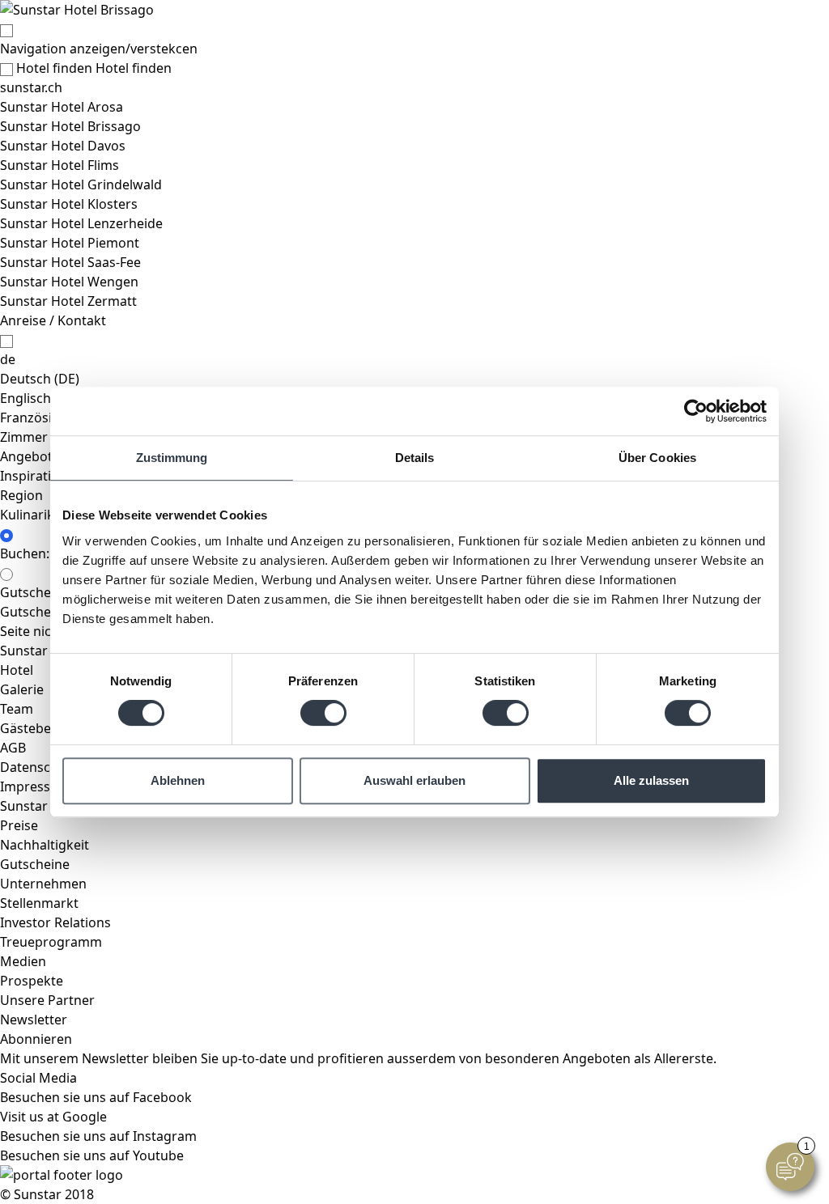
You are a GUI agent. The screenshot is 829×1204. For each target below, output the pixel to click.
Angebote (30, 456)
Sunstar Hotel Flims (59, 165)
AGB (13, 748)
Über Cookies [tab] (657, 457)
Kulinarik (27, 515)
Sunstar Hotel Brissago (70, 126)
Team (16, 709)
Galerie (22, 689)
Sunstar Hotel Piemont (69, 243)
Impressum (35, 786)
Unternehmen (43, 883)
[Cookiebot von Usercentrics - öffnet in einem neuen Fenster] (696, 411)
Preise (19, 825)
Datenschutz (39, 767)
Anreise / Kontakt (53, 320)
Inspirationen (41, 476)
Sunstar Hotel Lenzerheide (81, 223)
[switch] (323, 713)
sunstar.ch (31, 87)
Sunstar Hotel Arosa (61, 107)
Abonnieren (36, 1039)
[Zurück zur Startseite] (414, 9)
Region (21, 495)
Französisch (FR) (49, 417)
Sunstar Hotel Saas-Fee (70, 262)
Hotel (16, 670)
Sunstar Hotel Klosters (69, 204)
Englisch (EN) (39, 398)
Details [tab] (415, 457)
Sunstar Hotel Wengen (69, 281)
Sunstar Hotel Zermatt (68, 301)
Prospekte (31, 981)
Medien (23, 961)
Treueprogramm (51, 942)
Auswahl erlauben (414, 780)
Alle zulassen (651, 780)
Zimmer (24, 437)
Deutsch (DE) (39, 379)
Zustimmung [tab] (172, 457)
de (7, 359)
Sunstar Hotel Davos (62, 146)
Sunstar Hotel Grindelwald (81, 184)
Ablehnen (178, 780)
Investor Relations (55, 922)
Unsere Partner (47, 1000)
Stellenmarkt (39, 903)
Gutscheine (35, 864)
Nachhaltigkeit (44, 845)
